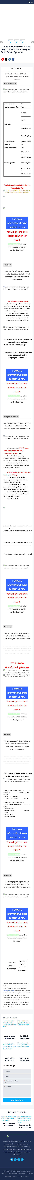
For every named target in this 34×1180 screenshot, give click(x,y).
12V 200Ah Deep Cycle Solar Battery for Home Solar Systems (24, 1037)
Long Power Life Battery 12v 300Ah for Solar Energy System (24, 1059)
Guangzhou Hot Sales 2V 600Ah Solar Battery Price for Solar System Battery (10, 1059)
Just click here (14, 244)
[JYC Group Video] (17, 437)
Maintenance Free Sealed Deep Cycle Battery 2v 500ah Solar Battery (9, 1037)
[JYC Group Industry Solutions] (17, 780)
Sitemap (15, 1176)
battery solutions (8, 991)
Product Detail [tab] (16, 68)
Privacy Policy (24, 1176)
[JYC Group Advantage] (17, 288)
